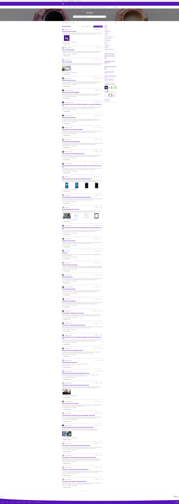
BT (177, 502)
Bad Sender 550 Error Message (69, 117)
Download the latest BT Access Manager (71, 141)
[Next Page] (88, 491)
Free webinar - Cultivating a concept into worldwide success (75, 469)
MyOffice (106, 47)
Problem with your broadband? (69, 301)
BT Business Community (66, 22)
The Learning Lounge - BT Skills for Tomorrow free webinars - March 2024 (78, 415)
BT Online (106, 33)
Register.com (65, 252)
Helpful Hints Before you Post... (69, 80)
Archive (75, 72)
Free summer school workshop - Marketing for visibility (74, 481)
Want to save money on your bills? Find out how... (73, 350)
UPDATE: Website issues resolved (69, 362)
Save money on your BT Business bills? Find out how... (74, 325)
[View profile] (63, 29)
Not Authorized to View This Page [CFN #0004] (72, 129)
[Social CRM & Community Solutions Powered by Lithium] (176, 496)
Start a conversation (98, 26)
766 (85, 491)
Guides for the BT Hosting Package (69, 264)
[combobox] (89, 17)
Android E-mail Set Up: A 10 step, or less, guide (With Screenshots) (76, 178)
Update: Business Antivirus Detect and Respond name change (75, 373)
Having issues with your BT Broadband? (71, 92)
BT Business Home (63, 4)
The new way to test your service (69, 31)
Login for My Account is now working (70, 403)
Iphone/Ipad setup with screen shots (71, 209)
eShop (105, 42)
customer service (107, 38)
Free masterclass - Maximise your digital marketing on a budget (76, 445)
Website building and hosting (109, 49)
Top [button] (2, 496)
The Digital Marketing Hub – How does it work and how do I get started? (77, 427)
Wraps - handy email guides (68, 49)
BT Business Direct (107, 31)
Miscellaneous (107, 45)
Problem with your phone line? (68, 240)
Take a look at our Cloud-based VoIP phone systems (73, 153)
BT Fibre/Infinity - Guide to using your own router (73, 313)
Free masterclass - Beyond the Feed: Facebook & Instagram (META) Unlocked (79, 457)
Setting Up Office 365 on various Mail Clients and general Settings (76, 197)
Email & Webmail (107, 40)
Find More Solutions (109, 79)
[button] (106, 87)
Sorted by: (83, 26)
